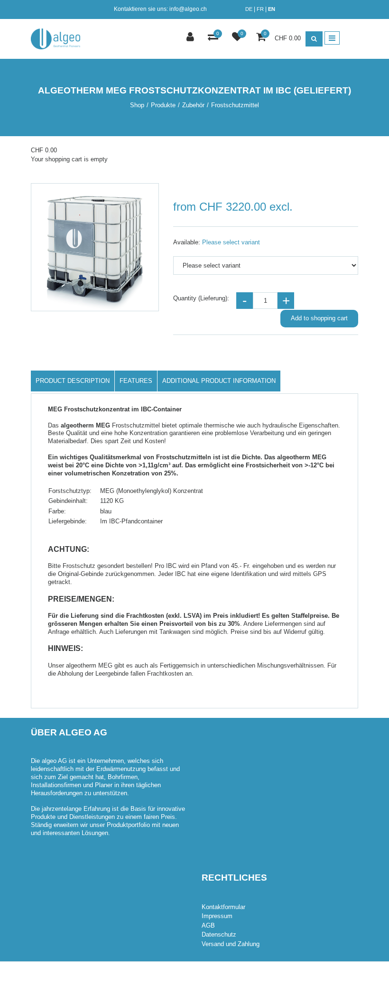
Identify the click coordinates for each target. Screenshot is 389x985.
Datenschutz (219, 934)
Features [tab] (136, 380)
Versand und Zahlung (230, 944)
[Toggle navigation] (332, 38)
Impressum (217, 916)
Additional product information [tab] (219, 380)
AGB (208, 925)
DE (248, 9)
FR (260, 9)
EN (271, 9)
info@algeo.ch (188, 9)
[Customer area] (191, 37)
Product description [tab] (73, 380)
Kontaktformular (223, 907)
